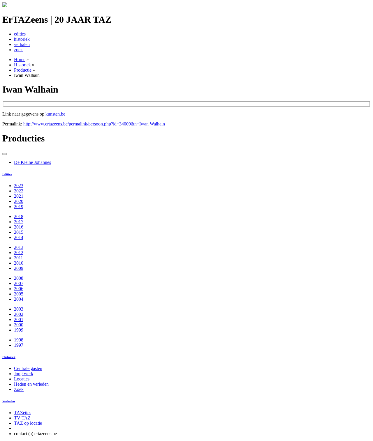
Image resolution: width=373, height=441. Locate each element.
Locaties (21, 378)
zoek (18, 49)
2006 (18, 288)
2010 (18, 263)
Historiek (22, 64)
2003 (18, 309)
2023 (18, 185)
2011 (18, 257)
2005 (18, 293)
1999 (18, 329)
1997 (18, 345)
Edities (7, 174)
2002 (18, 314)
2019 (18, 206)
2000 (18, 324)
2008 (18, 278)
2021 (18, 196)
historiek (22, 39)
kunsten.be (55, 113)
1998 (18, 339)
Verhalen (8, 401)
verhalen (22, 44)
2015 (18, 232)
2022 (18, 190)
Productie (22, 70)
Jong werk (23, 373)
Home (19, 59)
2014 (18, 237)
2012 (18, 252)
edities (20, 33)
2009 (18, 268)
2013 (18, 247)
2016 (18, 226)
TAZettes (22, 412)
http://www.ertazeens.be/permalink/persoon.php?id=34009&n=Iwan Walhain (94, 123)
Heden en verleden (31, 384)
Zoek (19, 389)
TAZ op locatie (28, 423)
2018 (18, 216)
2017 (18, 221)
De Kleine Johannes (32, 162)
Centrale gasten (28, 368)
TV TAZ (22, 417)
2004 (18, 299)
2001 (18, 319)
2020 (18, 201)
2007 (18, 283)
